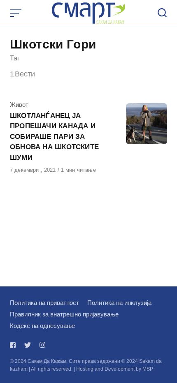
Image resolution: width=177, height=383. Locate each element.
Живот (19, 104)
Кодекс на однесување (42, 325)
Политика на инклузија (119, 302)
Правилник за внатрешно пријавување (64, 314)
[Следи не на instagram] (42, 344)
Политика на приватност (44, 302)
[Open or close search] (162, 13)
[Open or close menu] (16, 13)
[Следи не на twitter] (27, 344)
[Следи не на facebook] (14, 344)
